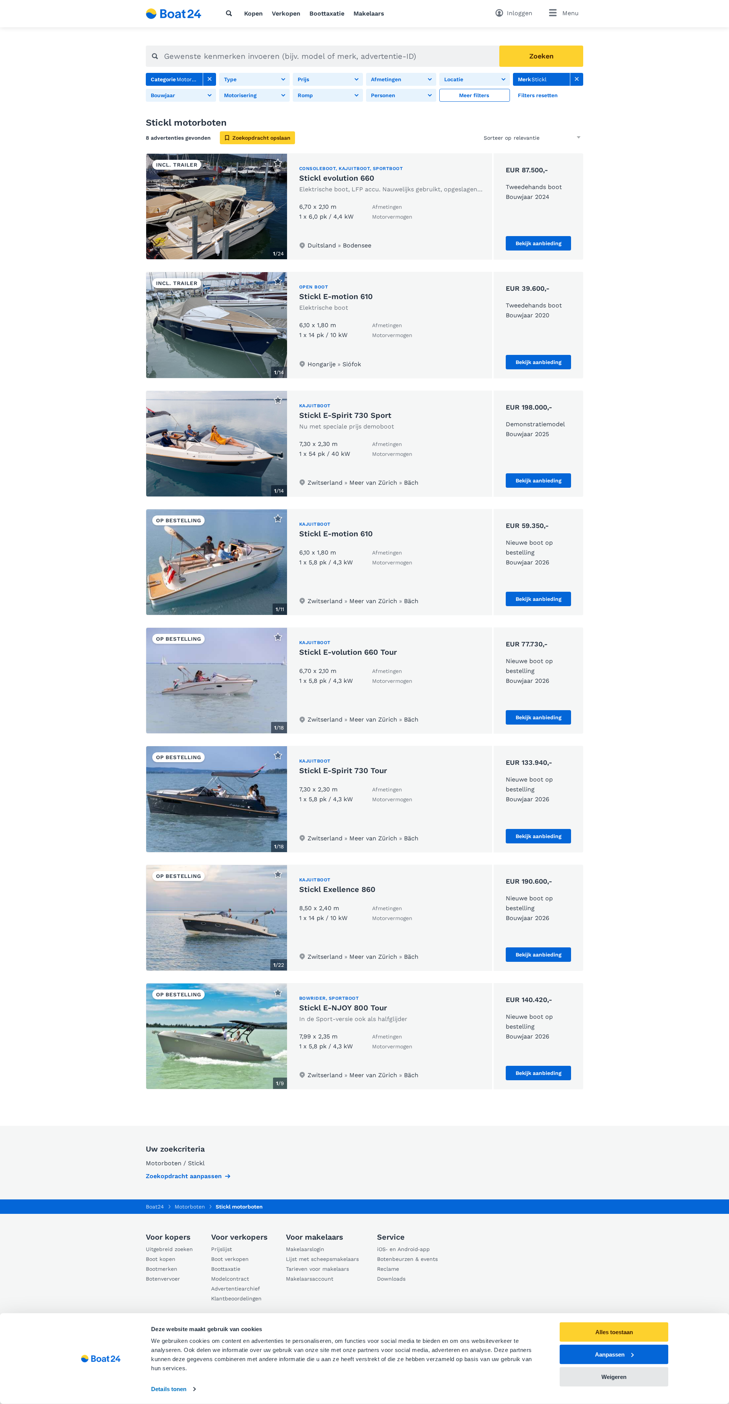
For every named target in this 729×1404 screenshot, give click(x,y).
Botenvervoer (163, 1279)
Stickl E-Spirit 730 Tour (343, 770)
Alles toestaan (614, 1332)
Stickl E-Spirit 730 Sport (345, 415)
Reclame (388, 1269)
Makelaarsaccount (309, 1279)
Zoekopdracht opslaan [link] (261, 138)
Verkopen (286, 13)
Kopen (253, 13)
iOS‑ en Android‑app (403, 1249)
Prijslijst (221, 1249)
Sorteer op (497, 138)
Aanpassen (610, 1354)
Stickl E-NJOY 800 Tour (343, 1007)
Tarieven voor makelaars (317, 1269)
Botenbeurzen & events (407, 1259)
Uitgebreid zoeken (169, 1249)
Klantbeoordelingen (236, 1298)
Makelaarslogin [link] (305, 1249)
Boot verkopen (230, 1259)
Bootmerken (161, 1269)
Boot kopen (160, 1259)
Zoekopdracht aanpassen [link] (184, 1176)
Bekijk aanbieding (539, 243)
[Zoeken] (230, 13)
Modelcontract (230, 1279)
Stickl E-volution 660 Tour (348, 652)
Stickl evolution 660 (336, 178)
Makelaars (368, 13)
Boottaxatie (326, 13)
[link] (209, 79)
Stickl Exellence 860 (337, 889)
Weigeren (613, 1376)
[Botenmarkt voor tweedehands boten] (174, 13)
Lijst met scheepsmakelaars (322, 1259)
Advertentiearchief (235, 1289)
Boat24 (155, 1207)
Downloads (391, 1279)
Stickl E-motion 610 (336, 296)
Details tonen (168, 1389)
